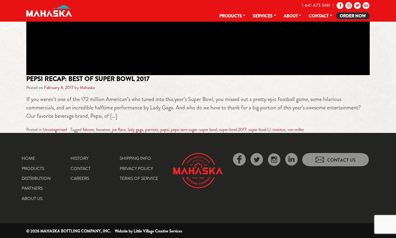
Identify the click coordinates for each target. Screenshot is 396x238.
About (291, 16)
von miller (295, 129)
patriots (151, 129)
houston (103, 129)
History (79, 158)
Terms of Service (139, 178)
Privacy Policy (136, 168)
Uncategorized (55, 129)
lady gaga (135, 129)
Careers (80, 178)
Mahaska (87, 87)
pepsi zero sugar (184, 129)
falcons (88, 129)
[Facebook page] (339, 5)
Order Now (353, 16)
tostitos (279, 129)
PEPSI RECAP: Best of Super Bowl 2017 (87, 78)
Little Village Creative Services (158, 231)
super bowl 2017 (233, 129)
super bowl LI (259, 129)
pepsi (164, 129)
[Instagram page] (348, 5)
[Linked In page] (365, 5)
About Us (32, 198)
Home (28, 158)
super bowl (208, 129)
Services (263, 16)
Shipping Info (135, 158)
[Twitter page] (357, 5)
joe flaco (119, 129)
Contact (319, 16)
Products (230, 16)
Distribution (36, 178)
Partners (32, 188)
